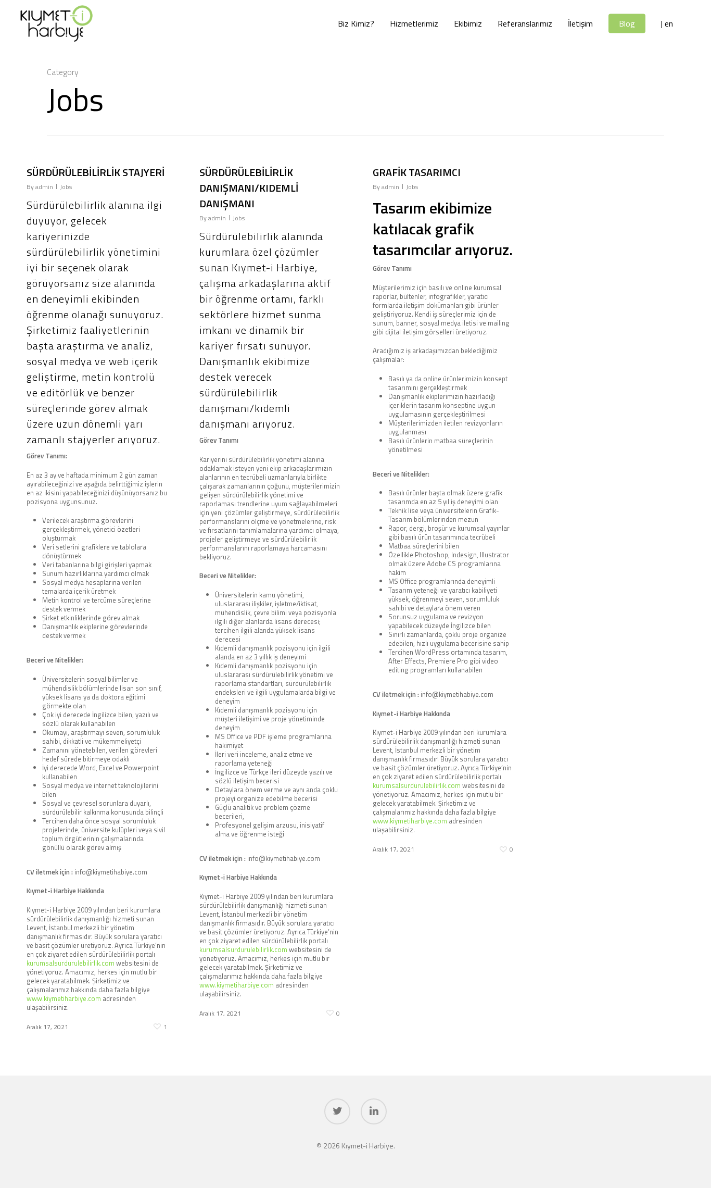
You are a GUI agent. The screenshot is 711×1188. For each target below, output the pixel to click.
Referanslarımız (525, 23)
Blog (627, 23)
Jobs (66, 187)
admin (44, 187)
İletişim (580, 23)
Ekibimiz (468, 23)
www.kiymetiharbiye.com (64, 998)
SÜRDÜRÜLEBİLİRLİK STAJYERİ (95, 172)
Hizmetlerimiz (414, 23)
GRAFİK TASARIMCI (417, 172)
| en (667, 23)
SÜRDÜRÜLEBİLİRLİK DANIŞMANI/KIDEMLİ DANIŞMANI (248, 187)
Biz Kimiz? (356, 23)
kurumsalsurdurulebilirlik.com (71, 963)
